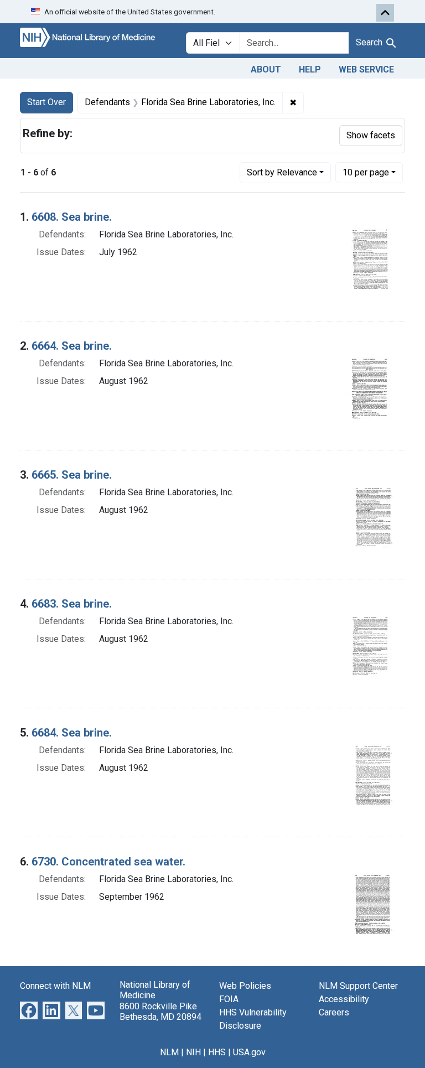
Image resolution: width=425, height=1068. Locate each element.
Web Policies (245, 986)
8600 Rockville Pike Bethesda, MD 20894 (160, 1011)
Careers (334, 1012)
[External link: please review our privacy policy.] (29, 1010)
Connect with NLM (55, 986)
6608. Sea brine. (72, 217)
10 (366, 172)
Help (310, 69)
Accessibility (344, 999)
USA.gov (249, 1052)
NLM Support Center (358, 986)
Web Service (366, 69)
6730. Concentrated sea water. (108, 861)
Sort (282, 172)
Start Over (46, 102)
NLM (169, 1052)
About (266, 69)
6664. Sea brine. (72, 345)
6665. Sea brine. (72, 474)
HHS (217, 1052)
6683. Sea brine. (72, 603)
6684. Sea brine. (72, 732)
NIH (193, 1052)
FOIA (229, 999)
